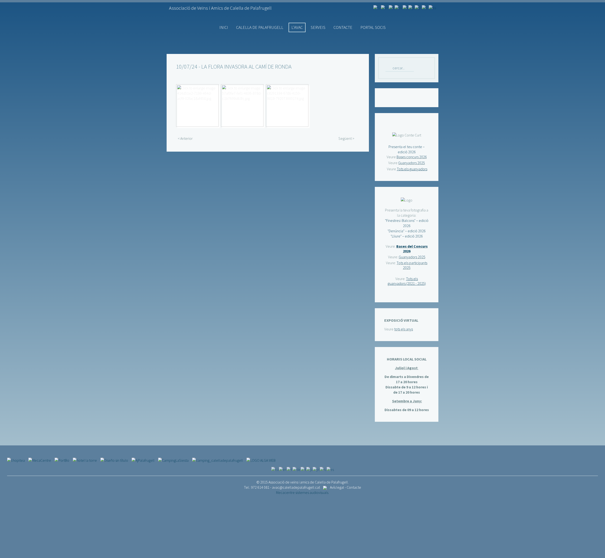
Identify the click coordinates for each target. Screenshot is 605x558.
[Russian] (425, 7)
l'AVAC (297, 27)
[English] (385, 7)
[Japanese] (411, 7)
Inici (223, 27)
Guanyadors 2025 (411, 162)
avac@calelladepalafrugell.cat (296, 487)
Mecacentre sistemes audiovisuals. (302, 492)
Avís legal (337, 487)
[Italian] (405, 7)
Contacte (342, 27)
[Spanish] (432, 7)
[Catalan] (377, 7)
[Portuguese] (418, 7)
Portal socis (373, 27)
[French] (392, 7)
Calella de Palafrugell (259, 27)
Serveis (318, 27)
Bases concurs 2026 (412, 156)
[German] (399, 7)
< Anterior (185, 138)
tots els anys (403, 329)
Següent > (346, 138)
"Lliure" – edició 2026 (407, 236)
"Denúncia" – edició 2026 (407, 230)
